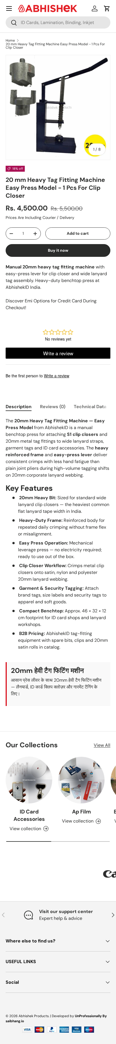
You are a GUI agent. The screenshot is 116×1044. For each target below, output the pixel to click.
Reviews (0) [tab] (52, 407)
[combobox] (58, 22)
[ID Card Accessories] (29, 780)
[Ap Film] (81, 780)
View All (102, 745)
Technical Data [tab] (90, 407)
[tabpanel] (58, 561)
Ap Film (81, 811)
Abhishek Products (34, 1016)
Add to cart (78, 233)
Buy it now (58, 250)
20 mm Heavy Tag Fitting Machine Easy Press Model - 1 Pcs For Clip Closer (55, 45)
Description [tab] (19, 407)
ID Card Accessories (29, 815)
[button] (107, 8)
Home (10, 40)
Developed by (63, 1016)
